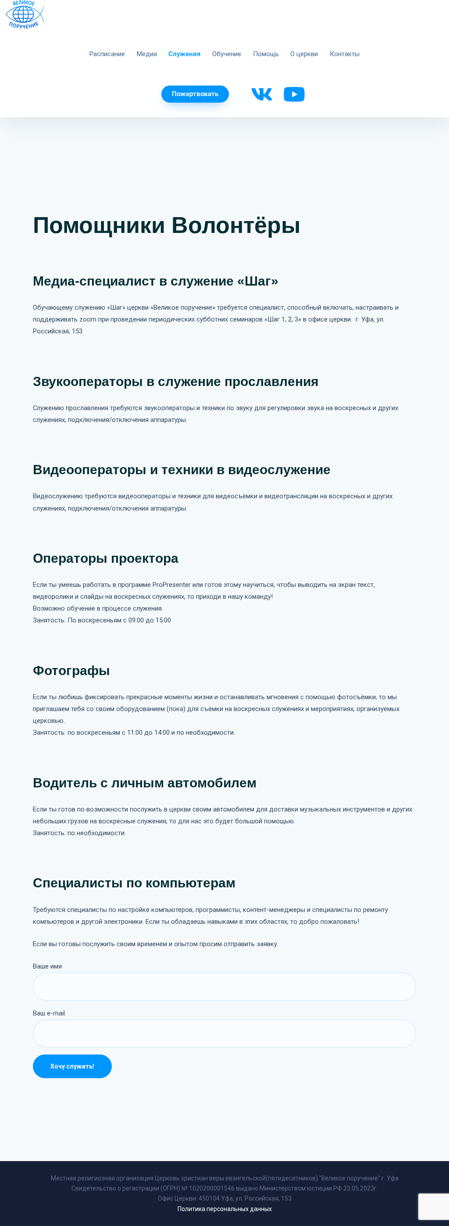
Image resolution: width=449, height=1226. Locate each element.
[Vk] (262, 94)
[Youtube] (294, 94)
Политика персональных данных (225, 1208)
